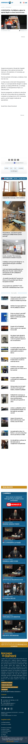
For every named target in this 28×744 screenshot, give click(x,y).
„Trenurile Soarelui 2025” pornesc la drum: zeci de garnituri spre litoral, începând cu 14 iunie (13, 280)
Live (25, 3)
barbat (6, 168)
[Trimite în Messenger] (15, 160)
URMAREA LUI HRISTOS (11, 617)
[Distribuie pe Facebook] (9, 160)
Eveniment (8, 7)
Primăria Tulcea (5, 729)
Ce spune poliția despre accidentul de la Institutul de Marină (18, 379)
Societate (4, 689)
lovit (11, 168)
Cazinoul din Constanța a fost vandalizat (14, 197)
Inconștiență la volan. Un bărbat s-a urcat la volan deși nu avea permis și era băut (18, 433)
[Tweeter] (12, 160)
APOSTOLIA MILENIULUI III (13, 580)
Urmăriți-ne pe (14, 162)
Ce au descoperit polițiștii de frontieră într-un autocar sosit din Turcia (18, 359)
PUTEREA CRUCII (9, 598)
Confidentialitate (5, 722)
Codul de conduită (7, 682)
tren (15, 168)
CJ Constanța (4, 732)
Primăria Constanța (6, 727)
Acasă (2, 7)
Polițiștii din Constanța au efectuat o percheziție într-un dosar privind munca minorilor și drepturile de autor (18, 398)
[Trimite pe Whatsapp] (18, 160)
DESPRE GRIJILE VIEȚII (11, 524)
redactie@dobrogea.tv (8, 703)
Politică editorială (7, 685)
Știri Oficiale (4, 736)
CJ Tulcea (3, 734)
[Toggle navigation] (20, 2)
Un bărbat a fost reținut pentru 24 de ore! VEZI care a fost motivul (18, 368)
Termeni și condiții (6, 724)
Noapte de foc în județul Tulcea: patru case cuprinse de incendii (18, 328)
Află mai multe (10, 741)
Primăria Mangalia (6, 731)
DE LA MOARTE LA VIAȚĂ (12, 542)
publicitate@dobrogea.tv (7, 705)
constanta (21, 168)
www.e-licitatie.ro (15, 691)
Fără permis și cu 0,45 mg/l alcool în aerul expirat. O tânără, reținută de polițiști (17, 388)
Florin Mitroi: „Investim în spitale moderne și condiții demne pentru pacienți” (12, 234)
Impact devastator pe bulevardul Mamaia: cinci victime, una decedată (17, 420)
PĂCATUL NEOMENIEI (11, 635)
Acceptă (16, 741)
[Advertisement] (14, 52)
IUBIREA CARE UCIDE (10, 561)
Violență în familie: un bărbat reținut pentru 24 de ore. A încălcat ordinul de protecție (18, 299)
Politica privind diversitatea (9, 687)
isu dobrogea (14, 171)
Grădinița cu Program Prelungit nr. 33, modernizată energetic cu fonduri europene (13, 263)
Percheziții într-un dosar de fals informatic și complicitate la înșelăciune (18, 442)
